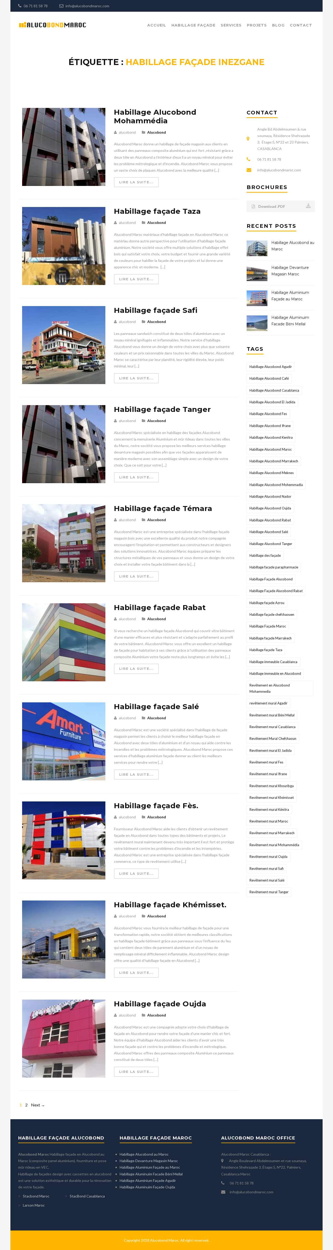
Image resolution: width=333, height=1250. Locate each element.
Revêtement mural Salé (266, 880)
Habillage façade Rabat (160, 607)
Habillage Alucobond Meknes (271, 473)
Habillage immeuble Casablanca (273, 662)
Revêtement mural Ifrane (268, 774)
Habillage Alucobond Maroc (270, 449)
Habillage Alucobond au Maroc (144, 1154)
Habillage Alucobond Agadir (270, 367)
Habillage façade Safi (156, 310)
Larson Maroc (34, 1205)
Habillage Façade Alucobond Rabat (276, 591)
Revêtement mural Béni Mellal (271, 715)
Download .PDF (271, 206)
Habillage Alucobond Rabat (270, 520)
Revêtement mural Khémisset (271, 797)
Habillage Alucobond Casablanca (274, 390)
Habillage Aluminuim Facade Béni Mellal (151, 1174)
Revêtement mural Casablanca (272, 727)
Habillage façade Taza (157, 211)
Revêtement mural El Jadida (270, 750)
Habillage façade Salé (156, 706)
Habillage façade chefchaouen (271, 614)
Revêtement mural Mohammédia (274, 845)
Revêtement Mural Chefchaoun (272, 738)
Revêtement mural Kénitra (269, 809)
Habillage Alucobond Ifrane (270, 426)
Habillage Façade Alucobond (271, 579)
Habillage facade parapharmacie (273, 567)
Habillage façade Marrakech (270, 638)
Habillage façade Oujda (160, 1003)
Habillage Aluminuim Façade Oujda (147, 1187)
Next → (38, 1104)
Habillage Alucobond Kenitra (271, 437)
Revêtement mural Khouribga (271, 786)
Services (231, 25)
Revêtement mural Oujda (268, 856)
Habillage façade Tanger (162, 409)
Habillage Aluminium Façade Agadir (148, 1180)
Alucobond (156, 132)
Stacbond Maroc (36, 1196)
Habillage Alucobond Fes (268, 414)
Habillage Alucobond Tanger (270, 544)
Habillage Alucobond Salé (268, 532)
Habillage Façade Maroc (267, 626)
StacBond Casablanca (87, 1196)
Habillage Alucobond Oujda (270, 508)
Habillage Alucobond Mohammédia (155, 116)
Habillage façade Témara (163, 508)
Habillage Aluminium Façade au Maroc (150, 1167)
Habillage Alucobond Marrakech (273, 461)
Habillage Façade (193, 25)
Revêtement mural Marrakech (271, 833)
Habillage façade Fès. (156, 805)
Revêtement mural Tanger (269, 892)
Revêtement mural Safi (266, 868)
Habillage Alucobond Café (269, 378)
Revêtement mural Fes (266, 762)
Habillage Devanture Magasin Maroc (149, 1160)
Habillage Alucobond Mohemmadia (276, 485)
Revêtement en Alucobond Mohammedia (269, 688)
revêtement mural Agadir (268, 703)
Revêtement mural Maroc (268, 821)
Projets (257, 25)
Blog (278, 25)
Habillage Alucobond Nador (270, 496)
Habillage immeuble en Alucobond (275, 673)
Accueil (156, 25)
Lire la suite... (136, 182)
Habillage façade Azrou (266, 603)
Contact (301, 25)
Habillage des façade (265, 555)
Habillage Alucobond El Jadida (272, 402)
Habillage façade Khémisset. (170, 904)
